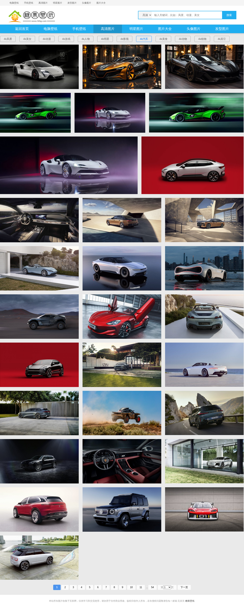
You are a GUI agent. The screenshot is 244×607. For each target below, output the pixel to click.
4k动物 (183, 38)
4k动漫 (47, 38)
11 (141, 587)
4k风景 (8, 38)
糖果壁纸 (189, 601)
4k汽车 (144, 38)
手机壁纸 (28, 3)
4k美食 (163, 38)
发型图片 (72, 3)
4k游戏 (66, 38)
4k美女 (27, 38)
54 (152, 587)
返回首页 (22, 29)
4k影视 (124, 38)
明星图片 (57, 3)
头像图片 (86, 3)
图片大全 (101, 3)
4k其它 (222, 38)
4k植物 (202, 38)
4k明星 (105, 38)
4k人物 (86, 38)
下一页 (184, 587)
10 (131, 587)
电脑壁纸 (14, 3)
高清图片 (43, 3)
